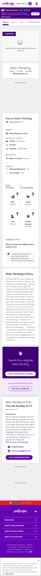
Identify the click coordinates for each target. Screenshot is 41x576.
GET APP (35, 14)
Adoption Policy (17, 447)
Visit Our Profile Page (19, 457)
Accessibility (27, 549)
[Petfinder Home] (9, 3)
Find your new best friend (20, 374)
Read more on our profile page (17, 442)
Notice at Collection (25, 547)
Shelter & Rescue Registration (16, 545)
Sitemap (29, 545)
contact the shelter (20, 244)
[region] (20, 566)
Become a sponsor (20, 389)
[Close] (38, 560)
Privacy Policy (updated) (15, 549)
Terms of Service (13, 547)
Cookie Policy (10, 552)
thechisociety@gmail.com (21, 451)
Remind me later (6, 17)
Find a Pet (21, 4)
